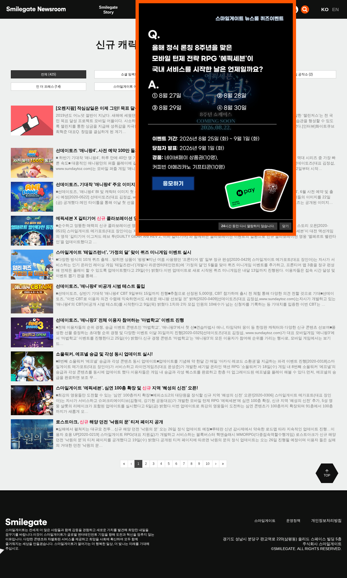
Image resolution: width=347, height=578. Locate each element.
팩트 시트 (107, 10)
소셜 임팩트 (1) (132, 74)
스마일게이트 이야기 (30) (131, 86)
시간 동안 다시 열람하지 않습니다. (248, 226)
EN (335, 9)
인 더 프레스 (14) (48, 86)
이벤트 (105, 21)
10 (208, 464)
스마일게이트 (264, 521)
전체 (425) (48, 74)
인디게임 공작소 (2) (298, 74)
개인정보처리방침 (326, 520)
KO (325, 9)
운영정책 (293, 521)
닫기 (285, 226)
